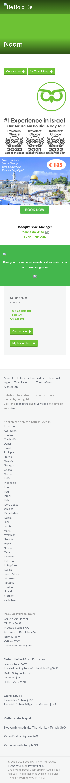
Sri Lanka (9, 578)
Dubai (7, 443)
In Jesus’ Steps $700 (16, 627)
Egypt (7, 448)
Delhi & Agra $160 (15, 682)
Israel (7, 495)
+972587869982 (35, 237)
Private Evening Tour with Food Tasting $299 (31, 668)
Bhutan (8, 435)
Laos (7, 521)
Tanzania (9, 582)
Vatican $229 (12, 641)
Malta (7, 530)
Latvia (7, 526)
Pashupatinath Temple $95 (21, 745)
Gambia (8, 461)
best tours (22, 403)
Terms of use (44, 382)
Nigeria (8, 548)
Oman (7, 552)
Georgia (9, 465)
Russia (8, 569)
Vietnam (9, 595)
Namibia (8, 539)
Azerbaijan (10, 430)
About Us (10, 377)
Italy (6, 500)
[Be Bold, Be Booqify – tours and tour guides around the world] (26, 7)
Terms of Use (15, 765)
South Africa (11, 574)
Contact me (13, 71)
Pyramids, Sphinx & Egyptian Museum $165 (30, 704)
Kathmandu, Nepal (17, 718)
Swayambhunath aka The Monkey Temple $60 (35, 727)
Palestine (9, 561)
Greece (8, 474)
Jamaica (8, 508)
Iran (6, 487)
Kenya (8, 517)
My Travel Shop (39, 71)
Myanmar (9, 534)
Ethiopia (9, 452)
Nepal (7, 543)
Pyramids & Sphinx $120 (18, 700)
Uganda (8, 591)
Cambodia (10, 439)
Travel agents (22, 382)
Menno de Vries (32, 231)
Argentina (10, 426)
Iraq (6, 491)
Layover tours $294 (15, 663)
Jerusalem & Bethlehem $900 (21, 631)
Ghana (8, 469)
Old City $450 (12, 623)
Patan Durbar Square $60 (21, 736)
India (7, 478)
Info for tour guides (32, 377)
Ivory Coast (11, 504)
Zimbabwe (10, 600)
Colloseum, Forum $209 (18, 645)
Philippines (10, 565)
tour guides (41, 403)
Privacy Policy (36, 765)
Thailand (9, 587)
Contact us (11, 386)
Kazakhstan (11, 513)
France (8, 456)
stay (12, 408)
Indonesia (10, 482)
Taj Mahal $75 (12, 677)
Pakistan (9, 556)
